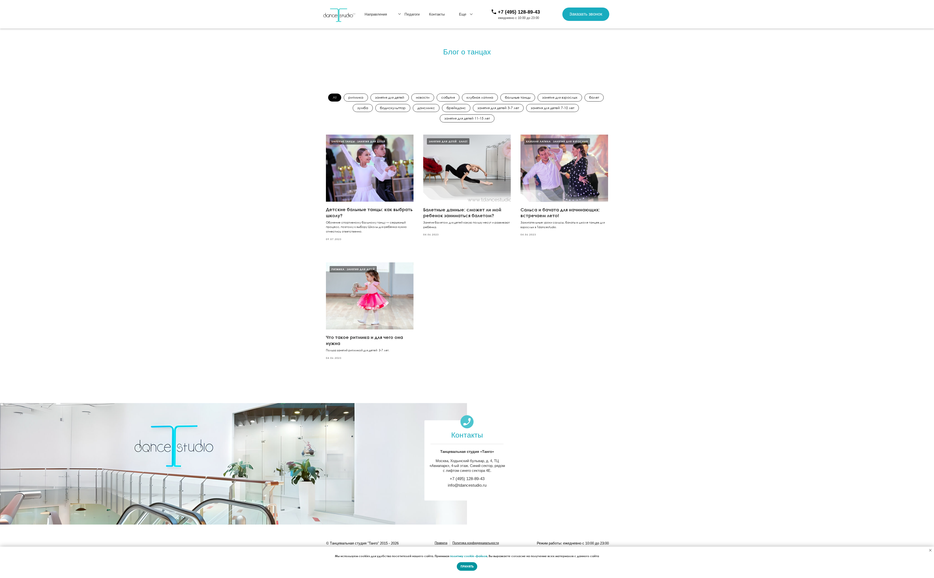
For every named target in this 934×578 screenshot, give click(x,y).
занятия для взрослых (559, 97)
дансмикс (426, 108)
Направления (376, 14)
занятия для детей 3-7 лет (498, 108)
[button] (585, 14)
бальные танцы (517, 97)
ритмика (355, 97)
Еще (462, 14)
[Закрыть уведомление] (930, 550)
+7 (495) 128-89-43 (519, 12)
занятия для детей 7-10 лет (552, 108)
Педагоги (412, 14)
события (448, 97)
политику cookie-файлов (468, 556)
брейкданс (456, 108)
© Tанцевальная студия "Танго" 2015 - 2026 (362, 543)
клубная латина (480, 97)
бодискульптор (393, 108)
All (335, 97)
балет (594, 97)
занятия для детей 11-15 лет (467, 118)
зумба (362, 108)
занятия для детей (389, 97)
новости (423, 97)
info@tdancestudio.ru (467, 485)
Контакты (437, 14)
